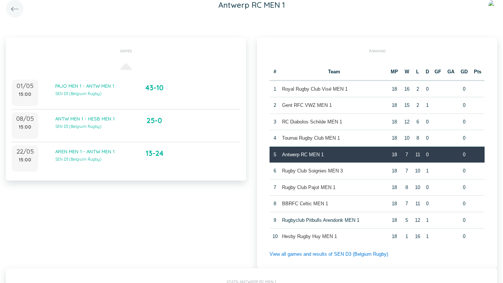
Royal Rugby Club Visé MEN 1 (315, 89)
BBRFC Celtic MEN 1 (305, 203)
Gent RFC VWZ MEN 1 (307, 105)
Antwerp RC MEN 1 (303, 154)
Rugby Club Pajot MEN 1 (308, 187)
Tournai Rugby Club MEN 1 (311, 138)
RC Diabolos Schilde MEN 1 (312, 122)
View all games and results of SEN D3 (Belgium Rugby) (329, 254)
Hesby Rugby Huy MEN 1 (309, 236)
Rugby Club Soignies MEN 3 (312, 171)
